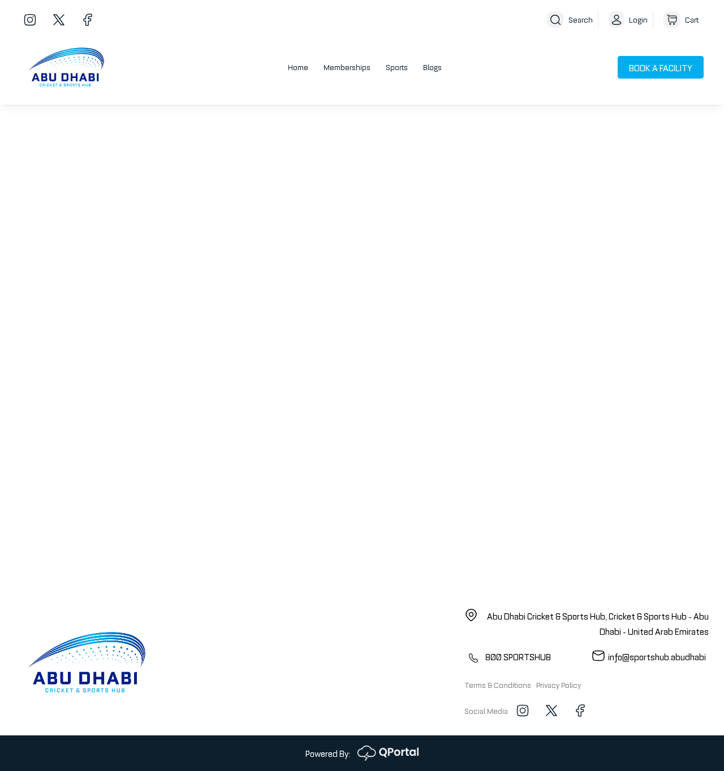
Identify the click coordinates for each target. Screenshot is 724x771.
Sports (397, 67)
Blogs (432, 67)
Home (298, 67)
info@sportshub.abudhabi (657, 656)
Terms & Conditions (497, 684)
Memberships (347, 67)
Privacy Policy (558, 684)
